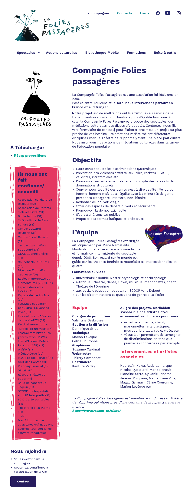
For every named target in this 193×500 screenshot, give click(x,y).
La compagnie (97, 13)
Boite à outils (165, 52)
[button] (39, 53)
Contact (23, 481)
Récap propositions (30, 155)
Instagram (178, 13)
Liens (144, 13)
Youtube (167, 13)
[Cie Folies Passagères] (52, 26)
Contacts (124, 13)
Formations (136, 52)
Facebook (157, 13)
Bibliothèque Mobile (102, 52)
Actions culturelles (61, 52)
